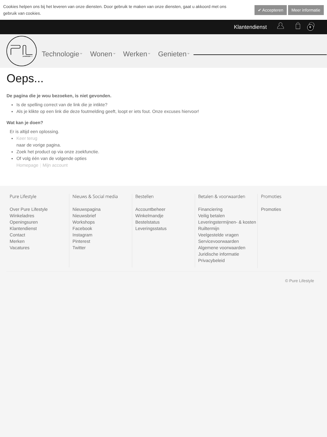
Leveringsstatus (151, 228)
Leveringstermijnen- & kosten (227, 222)
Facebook (82, 228)
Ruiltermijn (208, 228)
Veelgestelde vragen (218, 234)
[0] (297, 27)
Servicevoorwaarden (218, 241)
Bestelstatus (147, 222)
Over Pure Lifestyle (29, 209)
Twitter (79, 247)
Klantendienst (250, 27)
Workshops (83, 222)
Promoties (271, 209)
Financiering (210, 209)
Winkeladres (22, 215)
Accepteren (272, 10)
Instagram (82, 234)
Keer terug (26, 138)
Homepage (27, 165)
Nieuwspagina (86, 209)
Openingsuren (24, 222)
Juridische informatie (218, 254)
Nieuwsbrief (84, 215)
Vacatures (19, 247)
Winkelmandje (149, 215)
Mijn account (55, 165)
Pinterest (81, 241)
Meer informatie (306, 10)
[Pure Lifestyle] (21, 51)
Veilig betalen (211, 215)
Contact (17, 234)
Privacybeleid (211, 260)
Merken (17, 241)
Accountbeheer (150, 209)
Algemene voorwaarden (221, 247)
